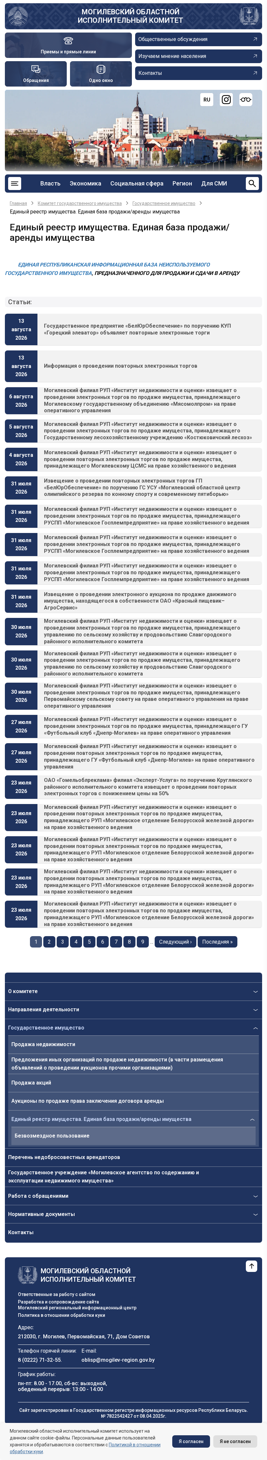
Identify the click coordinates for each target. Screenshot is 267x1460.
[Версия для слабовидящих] (245, 99)
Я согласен (191, 1441)
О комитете (23, 991)
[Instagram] (226, 99)
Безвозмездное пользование (52, 1136)
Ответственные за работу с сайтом (56, 1294)
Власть (50, 183)
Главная (18, 203)
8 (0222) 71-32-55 (39, 1360)
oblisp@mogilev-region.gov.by (118, 1360)
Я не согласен (235, 1441)
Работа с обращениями (38, 1196)
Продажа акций (31, 1083)
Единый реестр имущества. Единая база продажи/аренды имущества (101, 1119)
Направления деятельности (43, 1009)
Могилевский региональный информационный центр (77, 1307)
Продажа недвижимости (43, 1044)
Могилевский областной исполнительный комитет (130, 16)
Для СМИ (214, 183)
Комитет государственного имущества (80, 203)
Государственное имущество (46, 1028)
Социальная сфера (136, 183)
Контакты (21, 1232)
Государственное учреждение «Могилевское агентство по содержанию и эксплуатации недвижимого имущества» (103, 1176)
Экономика (85, 183)
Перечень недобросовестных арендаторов (64, 1157)
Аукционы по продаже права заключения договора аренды (87, 1101)
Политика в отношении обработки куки (61, 1315)
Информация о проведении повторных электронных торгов (120, 366)
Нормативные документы (41, 1214)
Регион (182, 183)
